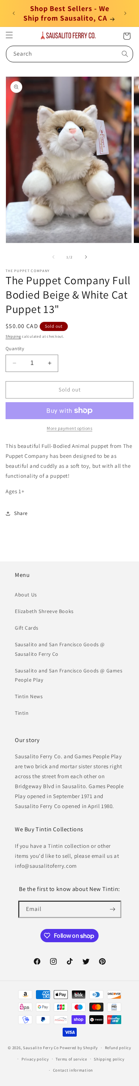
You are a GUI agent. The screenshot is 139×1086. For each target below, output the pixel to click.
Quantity (15, 348)
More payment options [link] (69, 428)
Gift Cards (27, 627)
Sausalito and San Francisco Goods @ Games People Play (69, 675)
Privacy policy (35, 1059)
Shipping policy (109, 1059)
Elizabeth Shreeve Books (44, 611)
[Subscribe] (113, 909)
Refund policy (118, 1047)
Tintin (22, 713)
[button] (9, 35)
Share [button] (21, 513)
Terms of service (71, 1059)
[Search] (125, 54)
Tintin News (29, 696)
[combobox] (69, 54)
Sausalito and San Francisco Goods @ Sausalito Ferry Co (60, 649)
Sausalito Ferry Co (41, 1047)
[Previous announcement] (14, 13)
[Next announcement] (125, 13)
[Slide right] (86, 257)
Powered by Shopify (79, 1047)
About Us (26, 594)
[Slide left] (53, 257)
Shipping (13, 336)
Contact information (73, 1070)
